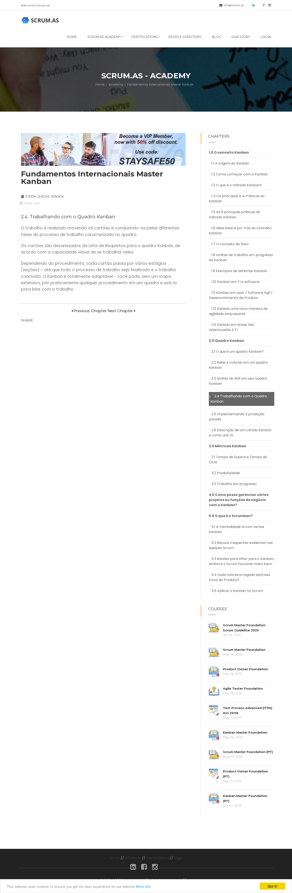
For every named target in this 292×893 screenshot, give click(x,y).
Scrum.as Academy (104, 37)
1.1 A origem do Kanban (229, 163)
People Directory (184, 37)
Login (266, 37)
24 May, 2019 (32, 203)
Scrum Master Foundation (244, 650)
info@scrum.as (234, 5)
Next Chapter (120, 310)
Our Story (241, 37)
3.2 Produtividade (224, 473)
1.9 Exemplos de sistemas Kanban (238, 270)
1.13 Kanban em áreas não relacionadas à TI (231, 327)
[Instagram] (155, 868)
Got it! (272, 886)
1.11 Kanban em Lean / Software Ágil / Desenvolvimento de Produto (241, 295)
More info (143, 886)
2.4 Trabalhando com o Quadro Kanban (239, 399)
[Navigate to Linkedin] (252, 5)
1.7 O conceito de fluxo (229, 244)
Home (72, 37)
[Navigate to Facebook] (262, 5)
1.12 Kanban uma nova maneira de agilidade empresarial (238, 311)
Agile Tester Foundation (243, 689)
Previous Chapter (90, 310)
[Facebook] (144, 868)
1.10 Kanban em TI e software (234, 281)
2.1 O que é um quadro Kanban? (236, 351)
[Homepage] (41, 20)
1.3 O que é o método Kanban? (235, 185)
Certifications (144, 37)
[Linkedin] (133, 868)
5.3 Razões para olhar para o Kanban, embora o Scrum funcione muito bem (241, 561)
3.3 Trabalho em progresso (233, 483)
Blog (216, 37)
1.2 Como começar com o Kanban (238, 174)
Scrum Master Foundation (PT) (248, 752)
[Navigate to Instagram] (268, 5)
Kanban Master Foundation (245, 732)
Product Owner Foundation (245, 669)
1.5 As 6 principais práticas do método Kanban (234, 215)
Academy (116, 84)
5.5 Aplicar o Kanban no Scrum (236, 590)
